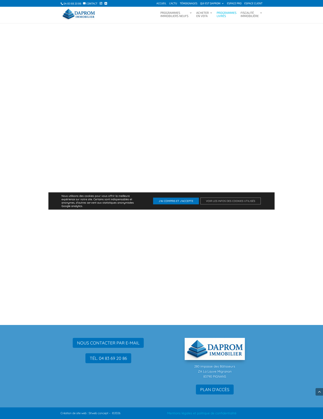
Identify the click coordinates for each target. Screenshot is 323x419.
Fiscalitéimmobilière (250, 14)
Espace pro (234, 3)
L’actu (173, 3)
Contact (91, 3)
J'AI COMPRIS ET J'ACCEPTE (176, 201)
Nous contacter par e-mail (108, 343)
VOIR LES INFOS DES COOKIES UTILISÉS (230, 201)
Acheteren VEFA (202, 14)
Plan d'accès (214, 389)
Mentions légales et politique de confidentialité (201, 413)
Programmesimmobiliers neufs (174, 14)
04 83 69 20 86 (72, 3)
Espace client (253, 3)
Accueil (161, 3)
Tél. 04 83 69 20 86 (108, 358)
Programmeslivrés (226, 14)
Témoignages (188, 3)
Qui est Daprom (210, 3)
